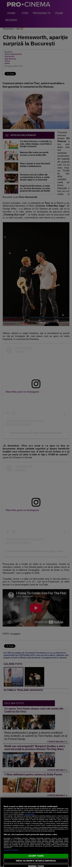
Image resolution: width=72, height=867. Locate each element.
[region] (36, 832)
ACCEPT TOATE (36, 856)
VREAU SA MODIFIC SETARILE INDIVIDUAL (36, 861)
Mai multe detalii (29, 814)
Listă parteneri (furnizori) (11, 850)
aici (25, 825)
